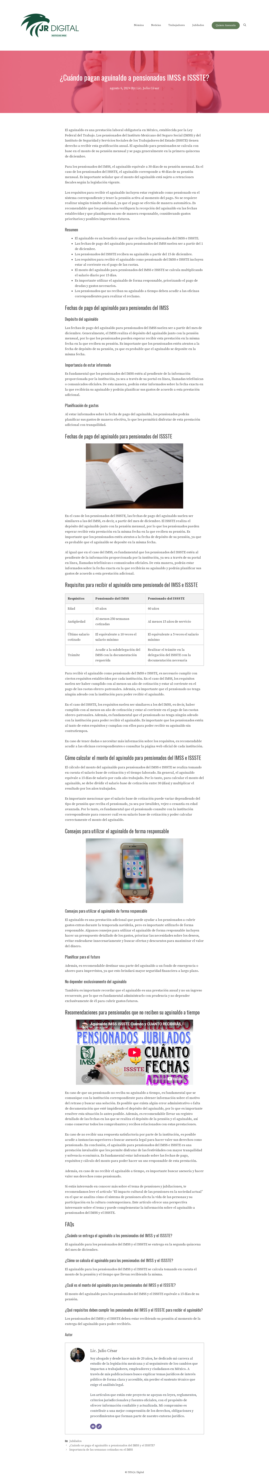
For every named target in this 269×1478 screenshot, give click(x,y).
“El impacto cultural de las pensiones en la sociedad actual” (158, 1192)
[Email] (93, 1426)
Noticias (156, 25)
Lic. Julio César (103, 1350)
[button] (245, 25)
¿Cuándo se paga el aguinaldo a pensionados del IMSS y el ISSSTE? (112, 1445)
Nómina (139, 25)
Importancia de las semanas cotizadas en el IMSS (101, 1449)
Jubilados (198, 25)
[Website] (99, 1426)
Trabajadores (176, 25)
